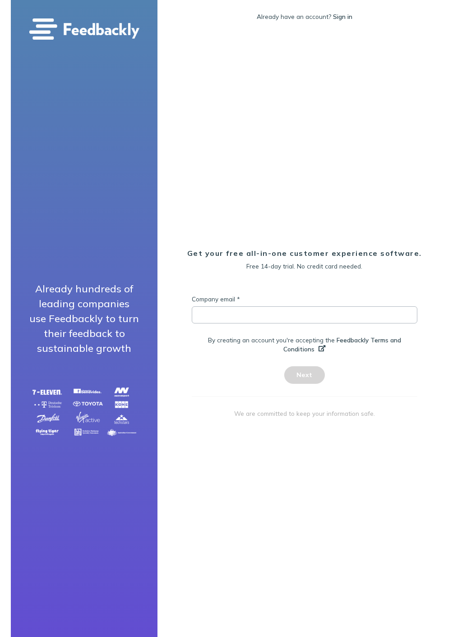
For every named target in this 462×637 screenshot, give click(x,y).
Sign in (342, 16)
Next (304, 375)
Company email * (216, 299)
